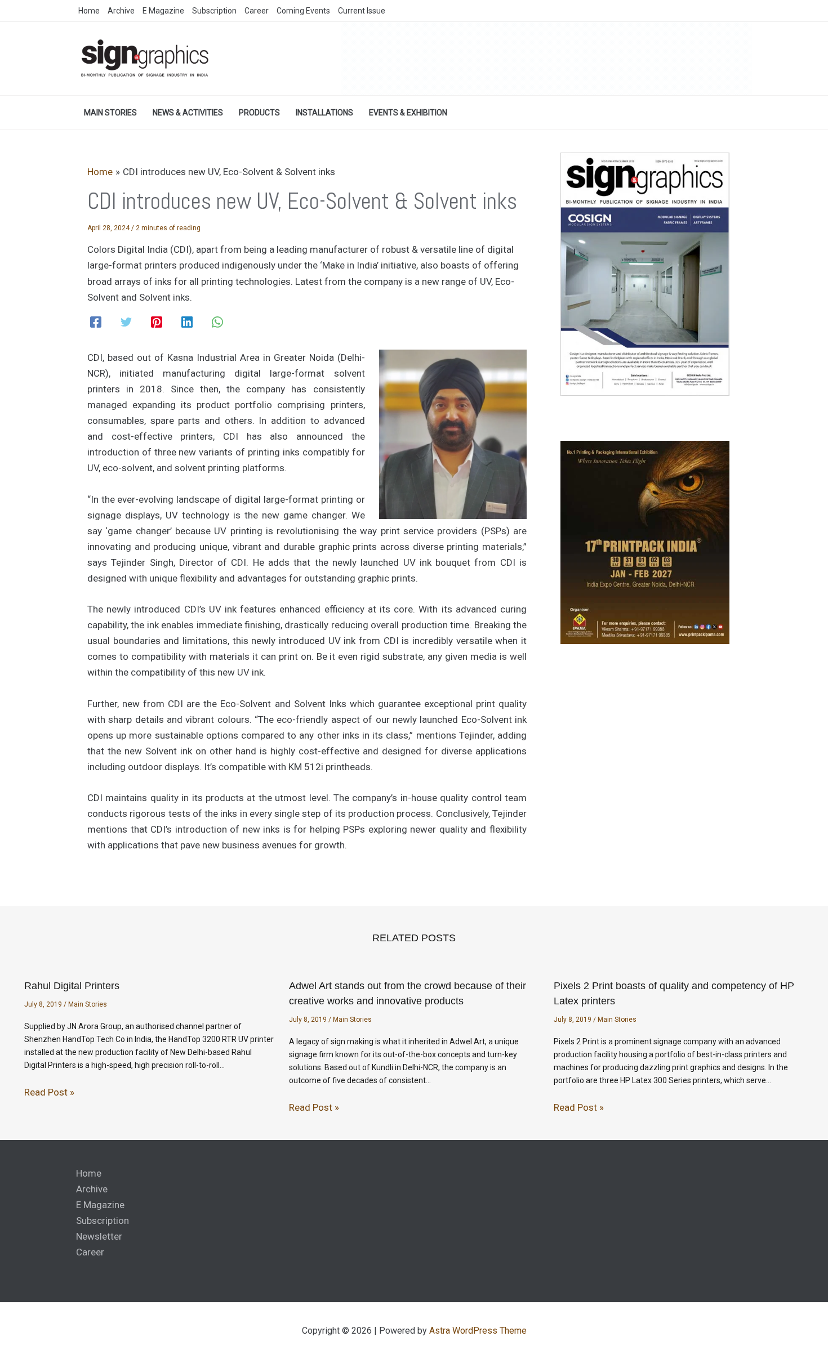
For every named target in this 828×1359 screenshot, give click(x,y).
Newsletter (99, 1236)
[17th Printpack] (644, 542)
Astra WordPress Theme (478, 1330)
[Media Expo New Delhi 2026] (546, 58)
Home (88, 1173)
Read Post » (49, 1092)
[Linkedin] (187, 322)
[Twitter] (126, 322)
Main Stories (87, 1004)
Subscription (102, 1220)
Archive (92, 1189)
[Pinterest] (156, 322)
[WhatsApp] (217, 322)
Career (90, 1252)
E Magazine (100, 1204)
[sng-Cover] (644, 273)
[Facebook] (95, 322)
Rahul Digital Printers (71, 985)
